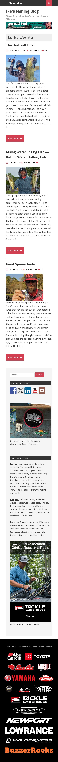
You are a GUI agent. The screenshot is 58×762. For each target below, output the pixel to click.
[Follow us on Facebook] (13, 390)
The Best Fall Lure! (20, 45)
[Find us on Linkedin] (27, 390)
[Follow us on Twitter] (20, 390)
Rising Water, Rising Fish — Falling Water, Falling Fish (27, 154)
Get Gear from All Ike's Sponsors (25, 440)
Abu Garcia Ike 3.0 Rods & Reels (24, 624)
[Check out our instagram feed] (42, 390)
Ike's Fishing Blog (22, 11)
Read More (14, 138)
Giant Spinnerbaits (20, 264)
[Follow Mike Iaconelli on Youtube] (35, 390)
